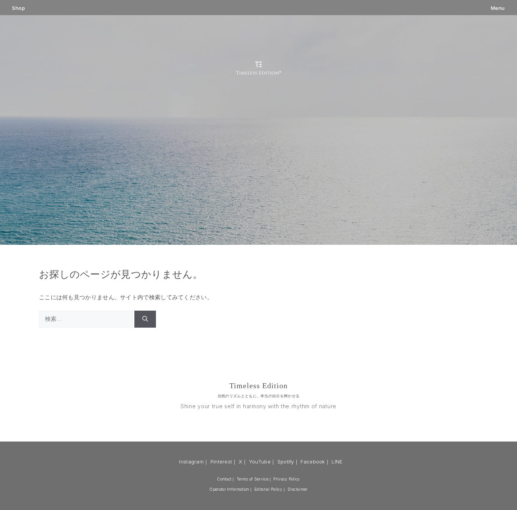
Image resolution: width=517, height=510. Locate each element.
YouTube (260, 462)
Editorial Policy (268, 489)
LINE (337, 462)
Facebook (313, 462)
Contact (224, 479)
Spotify (285, 462)
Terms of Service (252, 479)
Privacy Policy (286, 479)
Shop (18, 8)
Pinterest (221, 462)
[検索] (145, 319)
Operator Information (229, 489)
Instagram (191, 462)
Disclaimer (298, 489)
